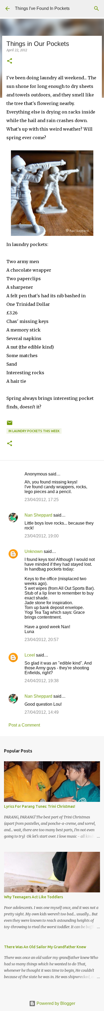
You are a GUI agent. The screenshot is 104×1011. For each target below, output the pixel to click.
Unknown (34, 551)
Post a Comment (24, 725)
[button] (9, 61)
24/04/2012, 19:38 (42, 680)
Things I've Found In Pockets (42, 8)
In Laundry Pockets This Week (34, 431)
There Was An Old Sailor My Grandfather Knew (45, 947)
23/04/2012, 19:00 (42, 536)
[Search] (96, 8)
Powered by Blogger (55, 1003)
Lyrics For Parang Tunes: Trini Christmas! (39, 806)
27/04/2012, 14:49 (42, 712)
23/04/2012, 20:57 (42, 639)
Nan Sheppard (38, 515)
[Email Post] (9, 425)
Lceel (30, 655)
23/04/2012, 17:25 (42, 499)
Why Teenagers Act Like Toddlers (33, 897)
